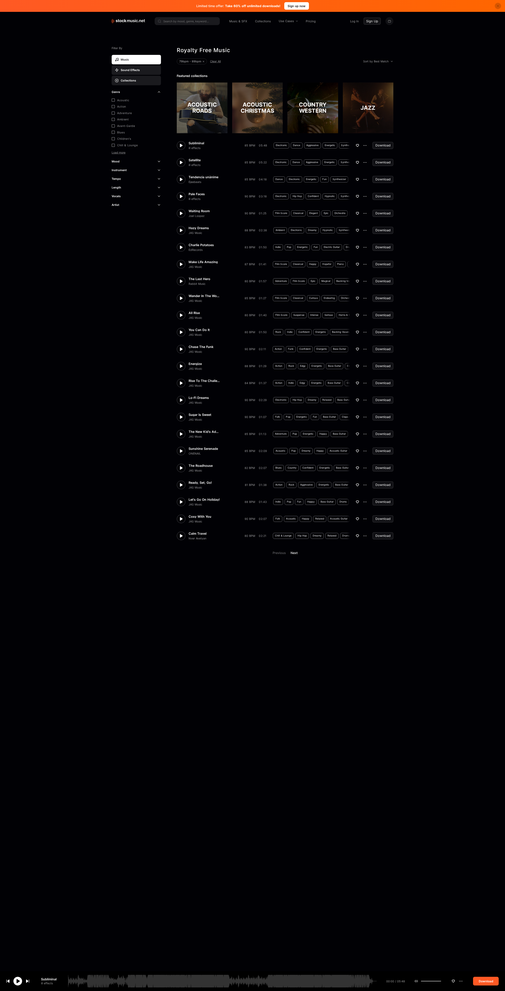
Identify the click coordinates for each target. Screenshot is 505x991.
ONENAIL (195, 453)
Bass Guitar (339, 348)
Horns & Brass (347, 314)
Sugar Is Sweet (200, 414)
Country (292, 467)
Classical (298, 213)
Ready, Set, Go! (200, 482)
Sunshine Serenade (203, 448)
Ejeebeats (195, 182)
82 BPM (250, 468)
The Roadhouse (201, 465)
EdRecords (196, 249)
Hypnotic (330, 196)
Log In (354, 21)
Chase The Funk (201, 346)
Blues (278, 467)
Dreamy (312, 230)
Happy (313, 264)
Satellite (195, 160)
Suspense (298, 314)
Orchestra (339, 213)
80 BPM (250, 281)
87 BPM (250, 264)
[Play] (17, 981)
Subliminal (49, 979)
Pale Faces (197, 194)
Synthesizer (347, 145)
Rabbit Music (197, 283)
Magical (325, 280)
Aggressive (312, 145)
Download (383, 145)
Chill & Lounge (283, 535)
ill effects (47, 983)
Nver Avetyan (197, 538)
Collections (263, 21)
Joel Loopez (197, 216)
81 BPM (250, 485)
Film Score (281, 213)
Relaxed (326, 399)
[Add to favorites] (453, 981)
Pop (289, 247)
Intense (314, 314)
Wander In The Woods (204, 295)
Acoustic (280, 450)
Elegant (313, 213)
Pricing (311, 21)
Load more (118, 152)
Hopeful (326, 264)
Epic (326, 213)
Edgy (303, 365)
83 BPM (250, 247)
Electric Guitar (332, 247)
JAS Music (195, 233)
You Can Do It (199, 329)
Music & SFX (238, 21)
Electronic (281, 145)
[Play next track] (28, 981)
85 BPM (250, 145)
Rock (278, 331)
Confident (313, 196)
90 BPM (250, 196)
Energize (195, 363)
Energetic (330, 145)
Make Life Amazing (203, 261)
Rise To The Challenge (204, 380)
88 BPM (250, 230)
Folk (277, 416)
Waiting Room (199, 211)
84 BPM (250, 383)
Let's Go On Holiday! (204, 499)
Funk (291, 348)
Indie (278, 247)
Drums (349, 247)
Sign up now (297, 6)
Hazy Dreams (199, 228)
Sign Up (372, 21)
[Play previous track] (8, 981)
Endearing (329, 297)
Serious (329, 314)
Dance (296, 145)
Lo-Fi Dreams (199, 397)
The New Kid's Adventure (204, 431)
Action (278, 348)
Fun (324, 179)
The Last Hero (199, 278)
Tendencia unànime (203, 177)
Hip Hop (297, 196)
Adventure (281, 280)
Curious (313, 297)
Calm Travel (198, 533)
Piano (340, 264)
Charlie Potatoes (201, 245)
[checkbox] (136, 100)
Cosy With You (200, 516)
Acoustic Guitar (338, 450)
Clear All (215, 61)
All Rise (194, 312)
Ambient (280, 230)
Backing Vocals (345, 280)
